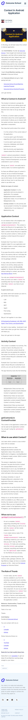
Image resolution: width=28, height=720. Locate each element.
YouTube (6, 642)
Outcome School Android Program (14, 89)
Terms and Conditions (4, 710)
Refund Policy (5, 713)
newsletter (14, 656)
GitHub (6, 632)
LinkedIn (6, 629)
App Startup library (7, 273)
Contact (17, 713)
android (4, 668)
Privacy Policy (19, 709)
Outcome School (13, 619)
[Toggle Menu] (25, 3)
